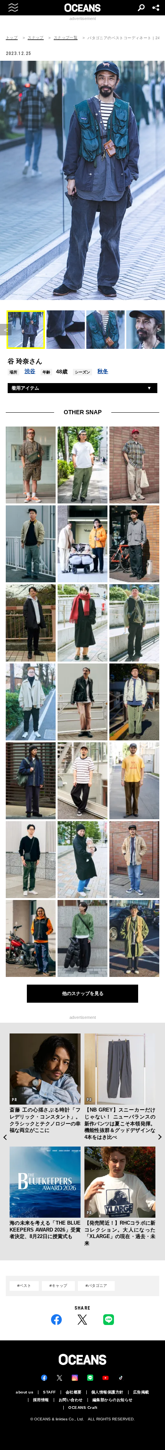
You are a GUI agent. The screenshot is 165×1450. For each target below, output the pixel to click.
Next (160, 1137)
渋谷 (30, 371)
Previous (5, 1137)
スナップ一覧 (66, 38)
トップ (12, 38)
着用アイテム (25, 388)
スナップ (36, 38)
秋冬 (102, 371)
